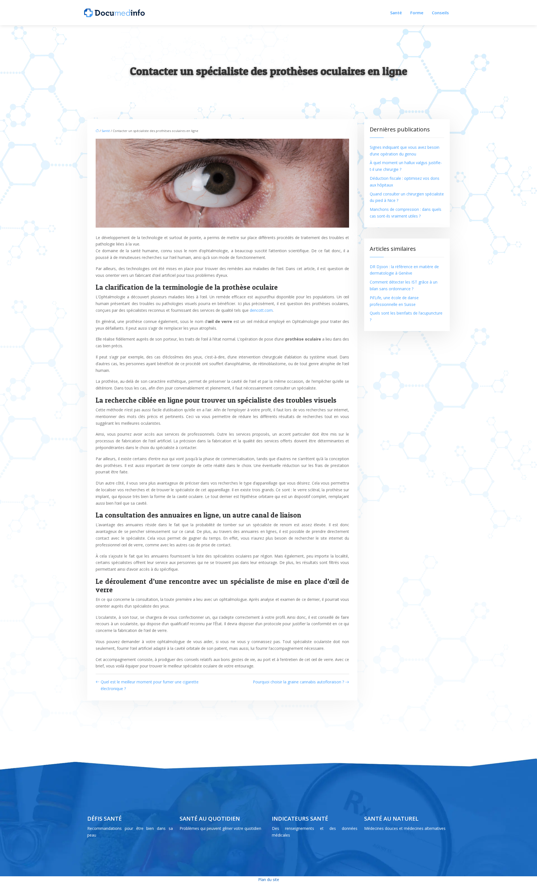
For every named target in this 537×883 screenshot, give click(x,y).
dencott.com (261, 310)
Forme (416, 12)
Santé (396, 12)
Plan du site (268, 879)
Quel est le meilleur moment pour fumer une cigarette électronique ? (150, 685)
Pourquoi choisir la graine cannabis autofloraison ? (298, 681)
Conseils (440, 12)
